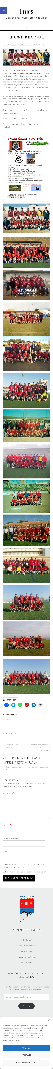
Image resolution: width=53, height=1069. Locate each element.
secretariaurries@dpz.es (27, 957)
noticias (16, 733)
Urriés (26, 11)
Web (5, 852)
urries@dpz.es (26, 951)
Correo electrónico (11, 838)
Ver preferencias (26, 1062)
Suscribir (26, 1006)
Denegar (26, 1055)
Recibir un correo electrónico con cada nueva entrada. (27, 872)
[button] (3, 10)
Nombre (7, 825)
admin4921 (39, 45)
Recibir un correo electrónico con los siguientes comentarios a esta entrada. (23, 865)
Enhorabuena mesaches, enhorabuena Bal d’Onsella (40, 747)
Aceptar (26, 1048)
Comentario (8, 793)
